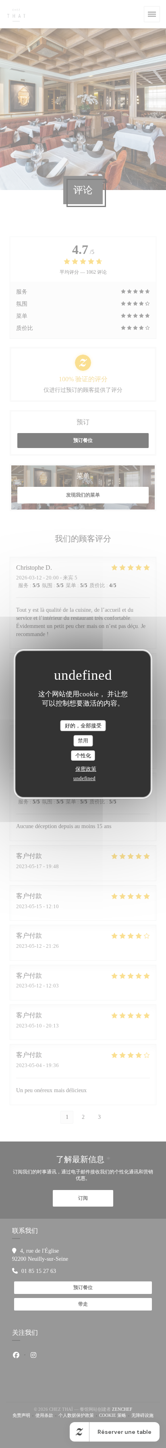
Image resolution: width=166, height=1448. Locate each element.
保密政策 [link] (85, 769)
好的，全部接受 (83, 726)
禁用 (83, 741)
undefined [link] (84, 778)
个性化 (83, 756)
